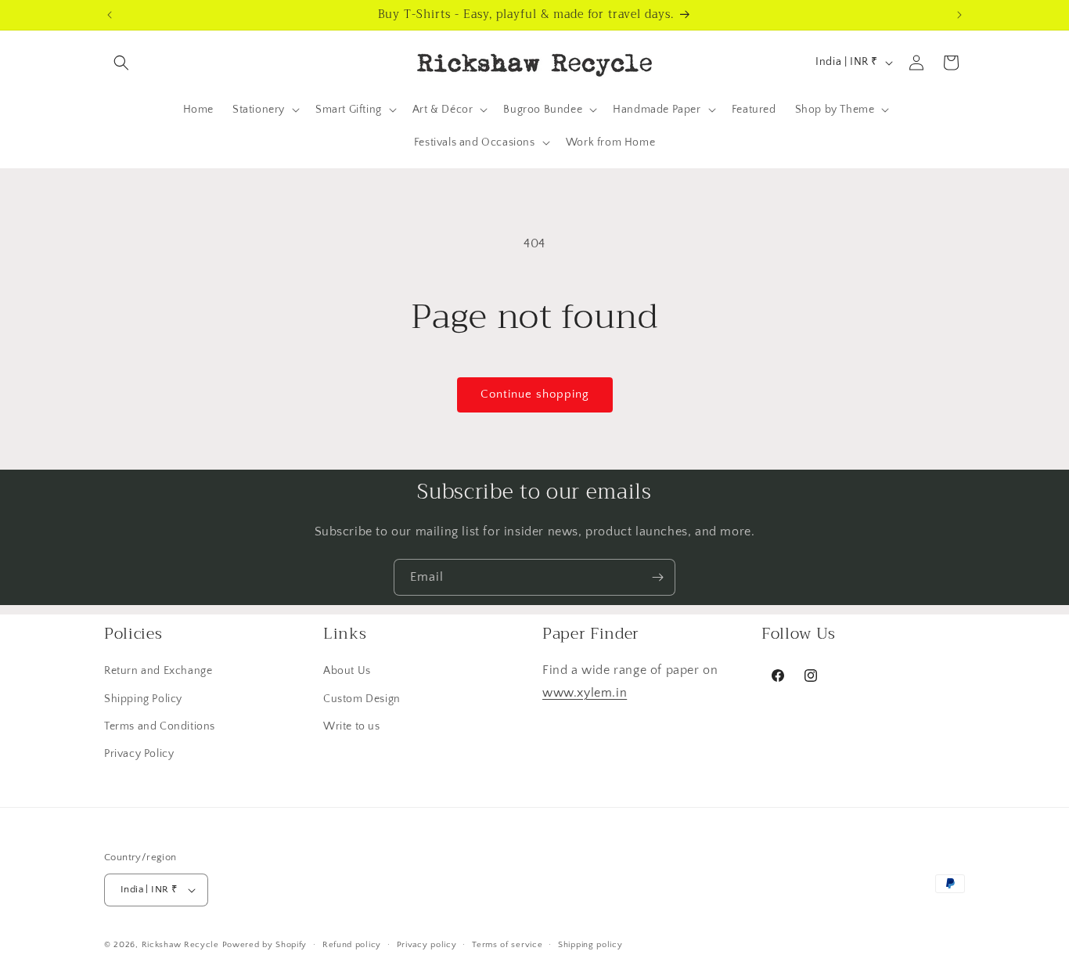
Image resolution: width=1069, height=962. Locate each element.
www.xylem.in (584, 693)
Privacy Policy (139, 754)
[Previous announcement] (109, 15)
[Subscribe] (657, 577)
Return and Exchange (158, 671)
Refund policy (351, 944)
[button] (121, 62)
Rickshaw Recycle (180, 944)
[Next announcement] (959, 15)
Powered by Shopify (265, 944)
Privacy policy (427, 944)
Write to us (351, 726)
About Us (347, 671)
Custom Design (362, 699)
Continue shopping (535, 394)
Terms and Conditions (159, 726)
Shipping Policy (143, 699)
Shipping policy (590, 944)
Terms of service (507, 944)
